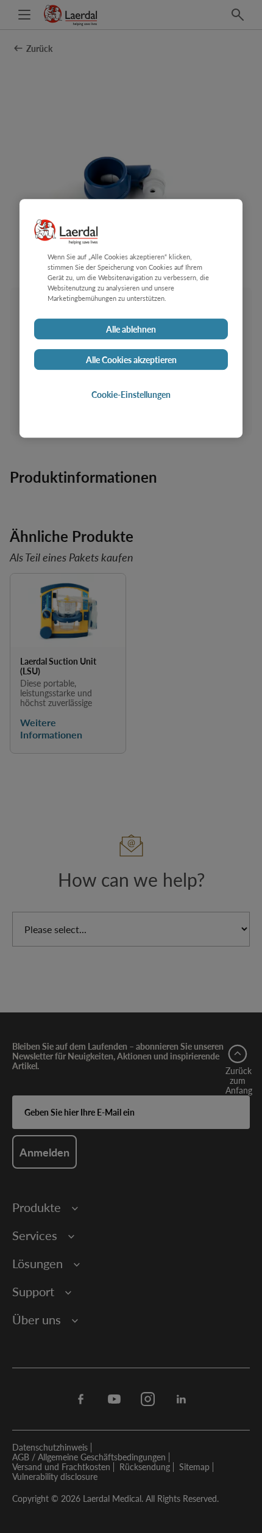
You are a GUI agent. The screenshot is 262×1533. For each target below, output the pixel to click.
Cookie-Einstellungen (131, 394)
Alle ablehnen (131, 329)
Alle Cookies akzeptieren (131, 359)
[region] (131, 318)
